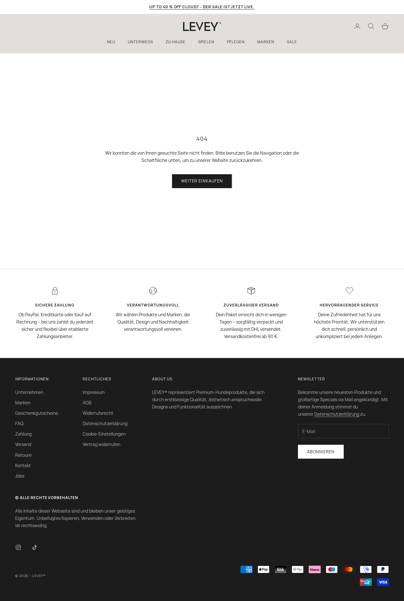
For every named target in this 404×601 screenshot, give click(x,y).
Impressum (94, 392)
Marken (22, 403)
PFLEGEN (236, 42)
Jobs (19, 476)
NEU (111, 42)
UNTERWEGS (140, 42)
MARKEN (265, 42)
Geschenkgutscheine (36, 413)
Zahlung (23, 434)
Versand (23, 444)
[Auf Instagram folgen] (18, 547)
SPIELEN (206, 42)
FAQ (19, 423)
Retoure (23, 455)
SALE (292, 42)
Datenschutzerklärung (105, 423)
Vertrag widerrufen (101, 444)
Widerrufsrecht (98, 413)
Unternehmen (29, 392)
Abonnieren (321, 452)
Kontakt (23, 465)
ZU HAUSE (176, 42)
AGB (87, 403)
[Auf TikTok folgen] (35, 547)
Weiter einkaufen (202, 181)
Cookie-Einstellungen (104, 434)
